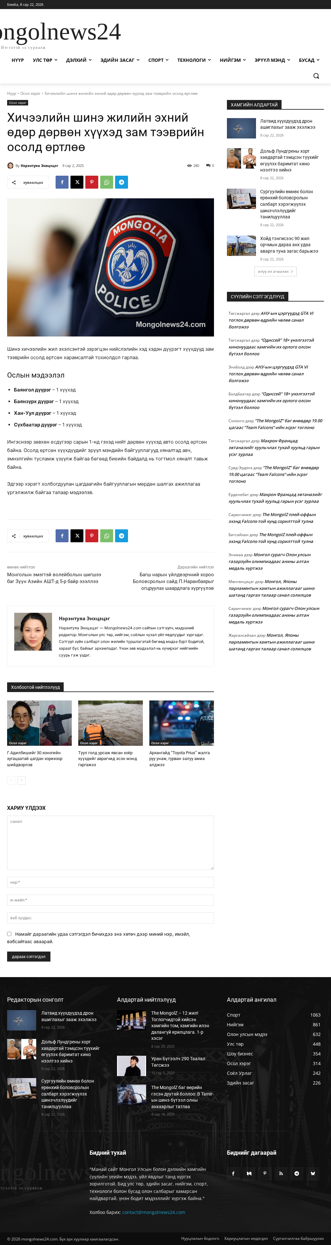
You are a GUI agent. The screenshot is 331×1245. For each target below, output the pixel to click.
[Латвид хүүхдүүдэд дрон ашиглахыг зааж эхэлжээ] (241, 128)
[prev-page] (11, 780)
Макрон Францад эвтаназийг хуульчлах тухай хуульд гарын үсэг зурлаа (274, 447)
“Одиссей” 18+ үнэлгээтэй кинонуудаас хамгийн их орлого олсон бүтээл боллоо (271, 347)
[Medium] (249, 1173)
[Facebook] (62, 182)
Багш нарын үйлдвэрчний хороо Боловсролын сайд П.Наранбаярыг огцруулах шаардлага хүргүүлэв (173, 581)
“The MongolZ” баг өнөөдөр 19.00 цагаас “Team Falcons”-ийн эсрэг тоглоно (274, 474)
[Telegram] (121, 182)
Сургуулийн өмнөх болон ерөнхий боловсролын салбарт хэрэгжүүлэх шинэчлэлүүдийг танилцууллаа (286, 204)
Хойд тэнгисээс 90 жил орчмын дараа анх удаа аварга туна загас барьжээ (289, 245)
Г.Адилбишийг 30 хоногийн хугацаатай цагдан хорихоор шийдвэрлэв (34, 758)
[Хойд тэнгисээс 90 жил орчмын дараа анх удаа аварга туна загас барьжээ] (241, 246)
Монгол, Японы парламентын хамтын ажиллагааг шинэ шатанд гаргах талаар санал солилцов (272, 588)
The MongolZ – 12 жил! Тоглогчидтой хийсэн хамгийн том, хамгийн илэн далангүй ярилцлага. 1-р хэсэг (180, 1025)
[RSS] (281, 1173)
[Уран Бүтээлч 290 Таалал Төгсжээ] (131, 1066)
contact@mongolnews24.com (153, 1212)
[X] (76, 182)
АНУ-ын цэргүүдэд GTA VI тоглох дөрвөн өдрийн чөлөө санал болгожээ (271, 320)
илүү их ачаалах (273, 271)
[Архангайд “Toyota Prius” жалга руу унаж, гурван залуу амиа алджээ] (181, 723)
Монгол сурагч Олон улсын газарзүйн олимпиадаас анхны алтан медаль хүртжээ (269, 561)
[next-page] (21, 780)
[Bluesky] (312, 1173)
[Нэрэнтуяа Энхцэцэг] (11, 165)
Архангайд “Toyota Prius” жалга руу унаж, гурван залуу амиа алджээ (179, 758)
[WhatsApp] (106, 182)
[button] (316, 75)
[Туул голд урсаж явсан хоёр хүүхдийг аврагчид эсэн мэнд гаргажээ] (110, 723)
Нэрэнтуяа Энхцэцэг (39, 165)
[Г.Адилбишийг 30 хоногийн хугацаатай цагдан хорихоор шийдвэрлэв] (39, 723)
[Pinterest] (91, 182)
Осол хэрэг (30, 93)
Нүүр (11, 93)
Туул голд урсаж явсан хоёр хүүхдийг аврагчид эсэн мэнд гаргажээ (107, 758)
